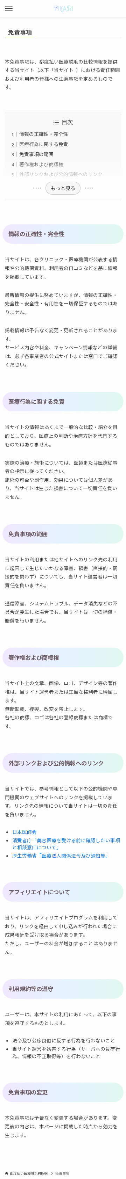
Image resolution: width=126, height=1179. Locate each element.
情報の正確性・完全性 (43, 133)
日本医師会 (24, 831)
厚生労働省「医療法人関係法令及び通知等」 (61, 855)
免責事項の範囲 (36, 154)
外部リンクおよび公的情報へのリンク (61, 173)
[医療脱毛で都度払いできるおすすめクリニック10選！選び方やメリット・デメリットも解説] (63, 8)
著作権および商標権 (41, 164)
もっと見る (63, 187)
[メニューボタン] (9, 8)
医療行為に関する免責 (43, 143)
